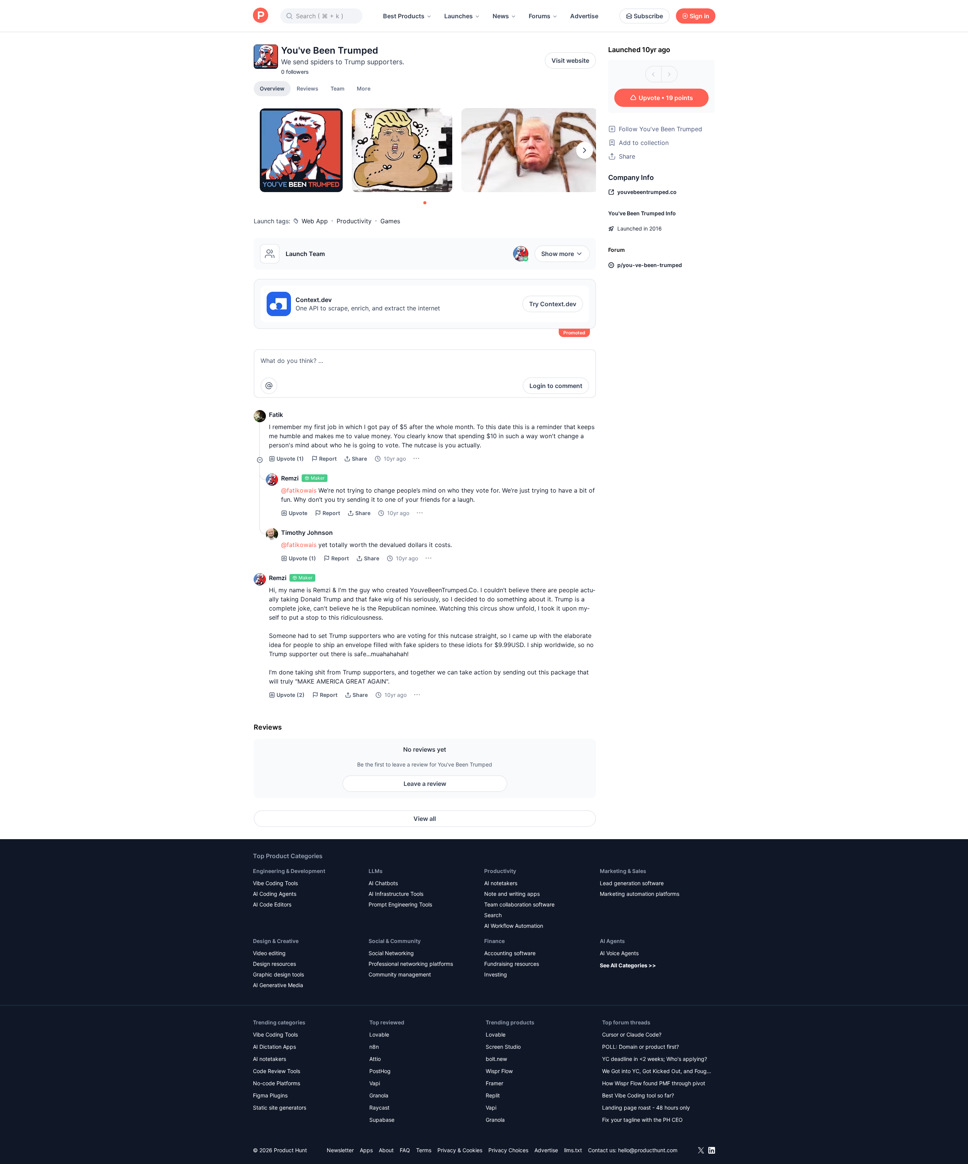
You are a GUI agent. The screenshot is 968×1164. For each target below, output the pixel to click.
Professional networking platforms (411, 963)
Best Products (403, 16)
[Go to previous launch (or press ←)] (653, 74)
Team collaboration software (519, 904)
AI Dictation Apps (274, 1046)
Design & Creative (276, 941)
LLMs (376, 871)
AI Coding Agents (274, 893)
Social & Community (395, 941)
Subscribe (648, 16)
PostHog (380, 1071)
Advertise (584, 16)
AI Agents (612, 941)
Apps (366, 1150)
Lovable (379, 1034)
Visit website (570, 60)
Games (390, 221)
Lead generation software (632, 883)
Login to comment (555, 386)
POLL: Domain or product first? (640, 1046)
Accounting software (510, 953)
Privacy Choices (508, 1150)
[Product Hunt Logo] (260, 16)
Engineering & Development (289, 871)
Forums (539, 16)
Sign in (699, 16)
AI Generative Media (278, 985)
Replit (493, 1095)
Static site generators (279, 1107)
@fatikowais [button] (298, 490)
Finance (494, 941)
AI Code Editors (272, 904)
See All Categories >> (628, 965)
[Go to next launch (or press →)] (669, 74)
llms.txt (573, 1150)
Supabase (381, 1119)
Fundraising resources (511, 963)
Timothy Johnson (307, 532)
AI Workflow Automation (513, 925)
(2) (291, 695)
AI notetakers (500, 883)
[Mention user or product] (269, 385)
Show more (557, 254)
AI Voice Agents (619, 953)
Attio (375, 1059)
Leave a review (425, 783)
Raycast (379, 1107)
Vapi (374, 1083)
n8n (374, 1046)
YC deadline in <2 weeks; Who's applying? (654, 1059)
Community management (400, 974)
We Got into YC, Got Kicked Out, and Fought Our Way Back (657, 1072)
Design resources (274, 963)
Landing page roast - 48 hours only (646, 1107)
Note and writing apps (512, 893)
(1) (290, 458)
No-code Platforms (276, 1083)
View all (424, 818)
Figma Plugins (270, 1095)
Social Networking (391, 953)
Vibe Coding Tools (275, 883)
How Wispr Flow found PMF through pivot (653, 1083)
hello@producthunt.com (647, 1150)
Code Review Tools (276, 1071)
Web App (315, 221)
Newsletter (340, 1150)
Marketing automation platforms (639, 893)
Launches (458, 16)
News (501, 16)
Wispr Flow (499, 1071)
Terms (423, 1150)
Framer (494, 1083)
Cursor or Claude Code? (631, 1034)
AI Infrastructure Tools (396, 893)
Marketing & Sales (623, 871)
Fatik (276, 414)
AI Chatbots (383, 883)
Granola (378, 1095)
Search (493, 915)
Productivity (354, 221)
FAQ (405, 1150)
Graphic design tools (278, 974)
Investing (495, 974)
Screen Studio (503, 1046)
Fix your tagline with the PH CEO (642, 1119)
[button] (364, 88)
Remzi (290, 478)
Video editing (269, 953)
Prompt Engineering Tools (400, 904)
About (386, 1150)
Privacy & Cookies (459, 1150)
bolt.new (496, 1059)
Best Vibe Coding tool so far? (638, 1095)
